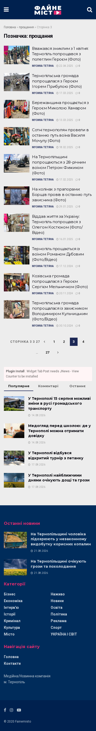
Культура (12, 627)
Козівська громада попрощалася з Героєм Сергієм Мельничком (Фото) (60, 281)
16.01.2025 (66, 239)
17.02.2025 (66, 179)
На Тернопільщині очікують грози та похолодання (58, 564)
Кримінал (12, 621)
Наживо (58, 594)
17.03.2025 (66, 93)
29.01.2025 (66, 206)
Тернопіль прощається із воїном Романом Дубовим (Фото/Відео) (58, 254)
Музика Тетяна (43, 65)
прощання (26, 27)
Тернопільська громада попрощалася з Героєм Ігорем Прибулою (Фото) (57, 81)
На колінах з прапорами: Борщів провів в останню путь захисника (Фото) (62, 194)
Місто (9, 634)
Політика (59, 614)
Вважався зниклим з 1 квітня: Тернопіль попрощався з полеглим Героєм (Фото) (60, 54)
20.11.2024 (66, 293)
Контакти (12, 663)
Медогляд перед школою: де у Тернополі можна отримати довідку (59, 430)
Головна (10, 27)
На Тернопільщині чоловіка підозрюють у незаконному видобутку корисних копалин (61, 539)
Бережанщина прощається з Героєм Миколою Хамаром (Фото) (60, 108)
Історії (9, 614)
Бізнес (9, 594)
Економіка (13, 601)
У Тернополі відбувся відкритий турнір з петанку (55, 455)
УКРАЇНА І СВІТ (64, 634)
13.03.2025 (66, 120)
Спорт (56, 627)
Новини (57, 601)
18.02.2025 (66, 147)
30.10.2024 (66, 325)
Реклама (59, 621)
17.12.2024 (66, 266)
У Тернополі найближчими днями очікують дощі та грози (59, 478)
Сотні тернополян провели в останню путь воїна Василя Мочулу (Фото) (60, 135)
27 (47, 352)
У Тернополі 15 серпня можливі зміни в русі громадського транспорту (59, 403)
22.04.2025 (66, 65)
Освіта (56, 607)
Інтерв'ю (11, 607)
